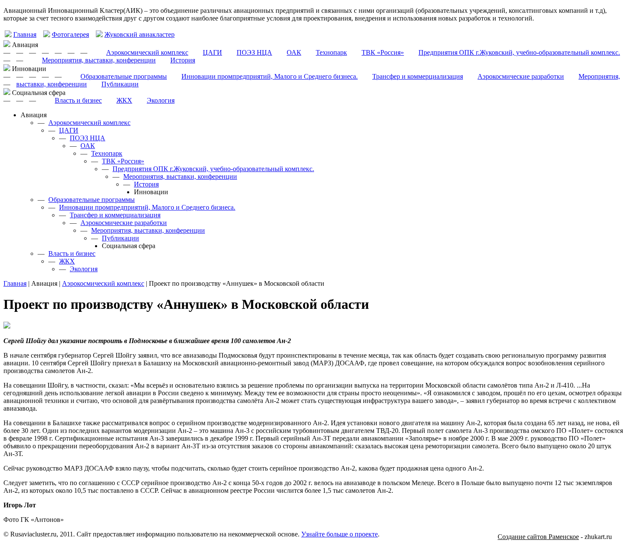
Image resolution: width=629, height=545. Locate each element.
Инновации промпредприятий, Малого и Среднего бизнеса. (269, 76)
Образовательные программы (123, 76)
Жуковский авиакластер (139, 34)
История (182, 60)
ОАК (294, 52)
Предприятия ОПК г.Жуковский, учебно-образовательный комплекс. (519, 52)
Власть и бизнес (78, 100)
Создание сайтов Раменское (538, 536)
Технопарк (331, 52)
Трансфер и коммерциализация (417, 76)
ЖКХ (124, 100)
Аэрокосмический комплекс (147, 52)
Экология (161, 100)
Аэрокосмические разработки (521, 76)
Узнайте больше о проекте (339, 534)
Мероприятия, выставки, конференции (99, 60)
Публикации (120, 84)
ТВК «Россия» (383, 52)
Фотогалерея (70, 34)
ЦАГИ (212, 52)
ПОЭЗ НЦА (254, 52)
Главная (24, 34)
